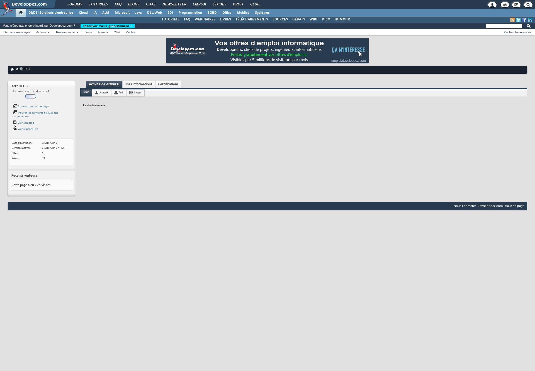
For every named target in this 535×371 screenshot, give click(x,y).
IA (95, 13)
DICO (326, 19)
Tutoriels (98, 4)
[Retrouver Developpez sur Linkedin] (530, 20)
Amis (121, 92)
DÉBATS (298, 19)
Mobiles (243, 13)
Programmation (190, 13)
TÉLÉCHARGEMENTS (251, 19)
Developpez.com (490, 206)
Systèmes (262, 13)
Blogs (133, 4)
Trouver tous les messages (33, 106)
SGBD (212, 13)
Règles (130, 32)
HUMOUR (342, 19)
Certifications (168, 84)
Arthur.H (103, 92)
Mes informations (138, 84)
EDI (170, 13)
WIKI (313, 19)
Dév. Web (154, 13)
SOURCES (280, 19)
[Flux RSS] (512, 20)
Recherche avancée (517, 32)
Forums (74, 4)
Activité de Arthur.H (104, 84)
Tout (86, 92)
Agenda (103, 32)
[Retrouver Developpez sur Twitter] (518, 20)
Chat (150, 4)
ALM (105, 13)
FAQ (118, 4)
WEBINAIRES (205, 19)
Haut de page (514, 206)
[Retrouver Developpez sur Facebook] (524, 20)
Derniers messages (17, 32)
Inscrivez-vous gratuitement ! (107, 26)
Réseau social (65, 32)
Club (254, 4)
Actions (41, 32)
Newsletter (174, 4)
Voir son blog (25, 123)
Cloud (83, 13)
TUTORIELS (170, 19)
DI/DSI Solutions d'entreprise (50, 13)
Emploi (199, 4)
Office (227, 13)
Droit (238, 4)
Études (219, 4)
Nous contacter (465, 206)
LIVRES (225, 19)
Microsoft (122, 13)
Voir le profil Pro (27, 129)
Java (138, 13)
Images (138, 92)
